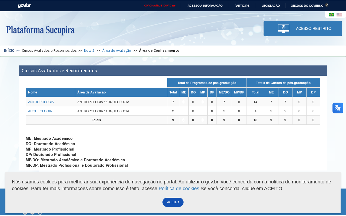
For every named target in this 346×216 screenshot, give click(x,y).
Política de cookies (179, 188)
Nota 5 (89, 50)
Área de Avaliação (116, 50)
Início (9, 50)
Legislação (271, 6)
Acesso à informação (205, 6)
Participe (242, 6)
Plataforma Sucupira (40, 30)
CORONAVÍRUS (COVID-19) (159, 5)
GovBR (24, 5)
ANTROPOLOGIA (41, 101)
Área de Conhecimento (159, 50)
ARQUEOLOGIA (40, 111)
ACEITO (173, 202)
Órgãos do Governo (307, 6)
